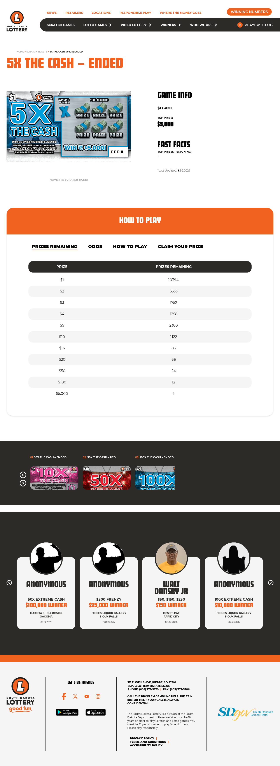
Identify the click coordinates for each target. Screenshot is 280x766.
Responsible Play (135, 13)
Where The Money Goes (180, 13)
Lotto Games (95, 25)
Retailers (74, 13)
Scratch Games (61, 25)
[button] (110, 25)
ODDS (95, 246)
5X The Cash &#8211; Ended (66, 51)
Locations (101, 13)
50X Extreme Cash (46, 599)
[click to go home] (17, 21)
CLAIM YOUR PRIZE (180, 246)
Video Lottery (134, 25)
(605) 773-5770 (149, 689)
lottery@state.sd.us (153, 685)
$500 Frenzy (108, 599)
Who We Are (201, 25)
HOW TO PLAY (130, 246)
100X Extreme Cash (234, 599)
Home (20, 51)
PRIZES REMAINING (54, 246)
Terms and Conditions (148, 741)
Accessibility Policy (146, 745)
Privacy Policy (142, 738)
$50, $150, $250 (171, 599)
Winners (168, 25)
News (52, 13)
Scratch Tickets (36, 51)
